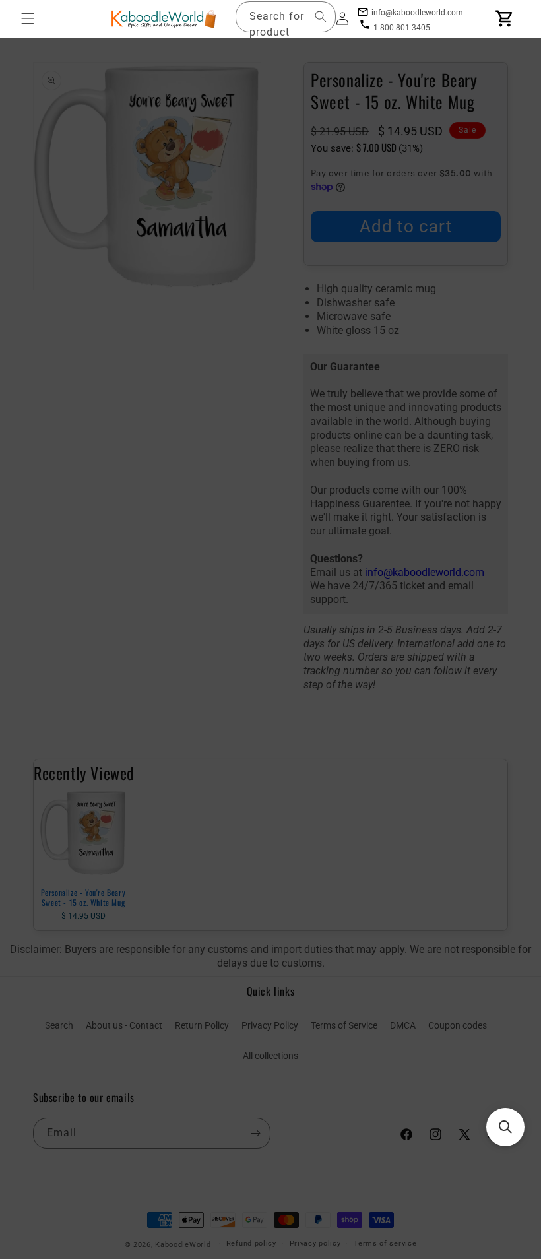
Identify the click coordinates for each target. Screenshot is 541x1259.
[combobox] (285, 17)
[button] (27, 18)
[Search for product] (320, 16)
